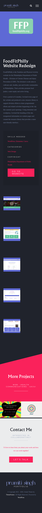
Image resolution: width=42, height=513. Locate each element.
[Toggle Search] (31, 6)
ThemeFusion (10, 495)
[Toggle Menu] (37, 6)
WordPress (21, 497)
